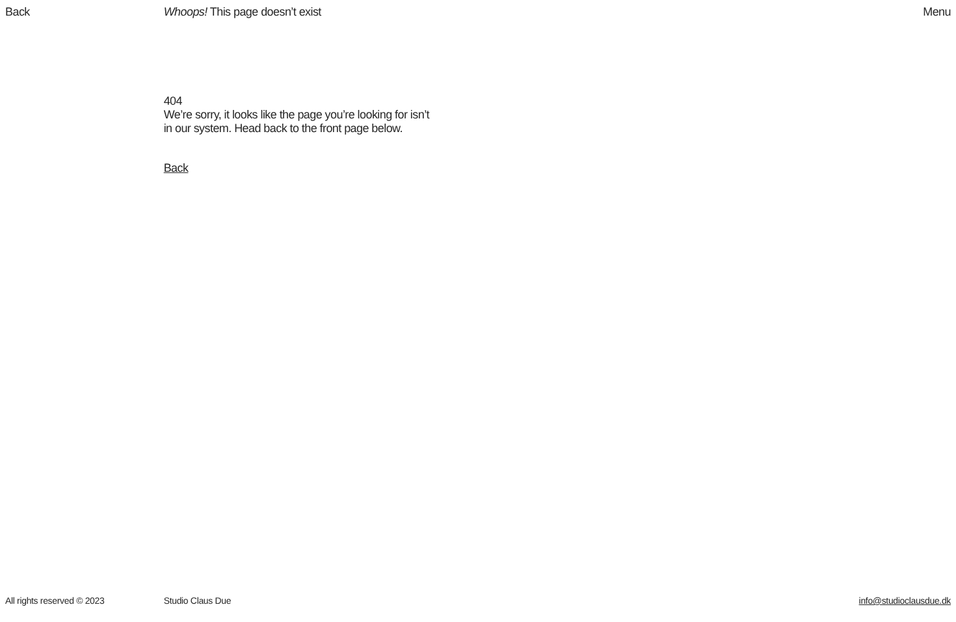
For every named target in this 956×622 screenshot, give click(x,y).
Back (176, 167)
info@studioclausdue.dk (905, 600)
